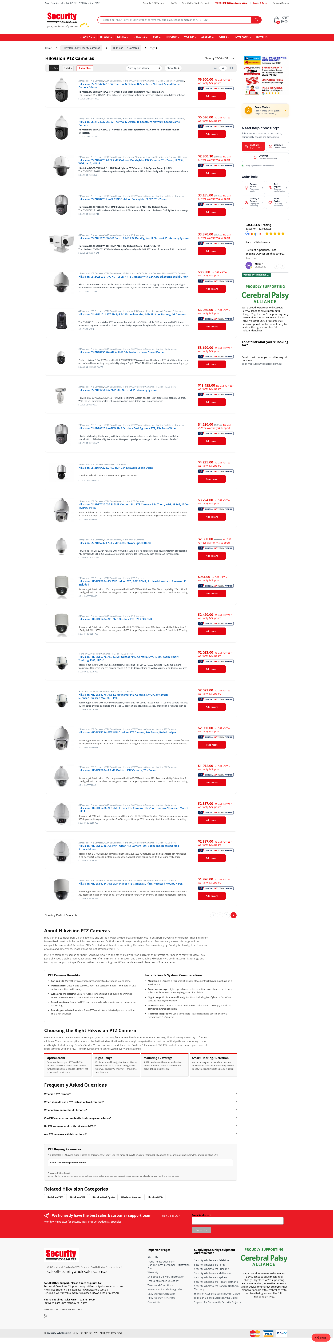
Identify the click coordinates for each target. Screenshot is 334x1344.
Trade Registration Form (161, 1261)
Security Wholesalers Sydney (210, 1277)
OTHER (223, 37)
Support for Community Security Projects (217, 1302)
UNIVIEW (171, 37)
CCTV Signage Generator (161, 1298)
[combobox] (174, 20)
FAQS (173, 3)
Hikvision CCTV (54, 1197)
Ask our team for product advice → (69, 1162)
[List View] (54, 68)
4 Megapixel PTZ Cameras (90, 311)
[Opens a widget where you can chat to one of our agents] (321, 1338)
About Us (153, 1257)
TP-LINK (189, 37)
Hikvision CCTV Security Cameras (81, 47)
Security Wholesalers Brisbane (211, 1269)
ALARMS (206, 37)
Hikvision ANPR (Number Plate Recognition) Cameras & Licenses (152, 311)
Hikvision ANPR (77, 1197)
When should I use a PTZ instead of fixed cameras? (74, 1102)
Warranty (153, 1272)
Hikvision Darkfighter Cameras (169, 196)
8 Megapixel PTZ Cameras (90, 464)
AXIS (155, 37)
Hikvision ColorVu (131, 1197)
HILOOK (104, 37)
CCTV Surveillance (113, 80)
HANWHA (139, 37)
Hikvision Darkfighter (103, 1197)
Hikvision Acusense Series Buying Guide (217, 1293)
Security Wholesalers (59, 1333)
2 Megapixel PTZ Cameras (90, 80)
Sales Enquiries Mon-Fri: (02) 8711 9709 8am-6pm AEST (72, 3)
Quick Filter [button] (85, 68)
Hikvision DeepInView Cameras (169, 80)
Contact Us (154, 1302)
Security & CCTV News (154, 3)
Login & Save (260, 3)
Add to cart (211, 96)
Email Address (201, 1215)
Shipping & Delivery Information (166, 1276)
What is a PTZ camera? (57, 1094)
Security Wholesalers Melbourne (212, 1273)
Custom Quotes (281, 3)
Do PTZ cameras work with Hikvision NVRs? (70, 1126)
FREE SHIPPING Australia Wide (231, 3)
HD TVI (125, 273)
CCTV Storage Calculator (161, 1293)
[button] (282, 266)
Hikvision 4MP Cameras (133, 157)
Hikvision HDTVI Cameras (174, 273)
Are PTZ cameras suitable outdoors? (65, 1134)
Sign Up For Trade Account (195, 3)
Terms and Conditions (160, 1285)
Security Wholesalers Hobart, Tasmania (216, 1281)
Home (48, 47)
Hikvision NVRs (155, 1197)
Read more (211, 479)
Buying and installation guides (165, 1289)
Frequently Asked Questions (164, 1281)
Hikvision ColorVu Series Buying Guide (216, 1298)
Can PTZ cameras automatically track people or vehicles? (77, 1118)
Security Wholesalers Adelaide (211, 1260)
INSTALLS (262, 37)
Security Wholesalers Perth (209, 1264)
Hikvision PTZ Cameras (126, 47)
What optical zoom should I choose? (65, 1110)
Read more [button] (251, 258)
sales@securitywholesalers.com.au (262, 363)
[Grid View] (68, 68)
